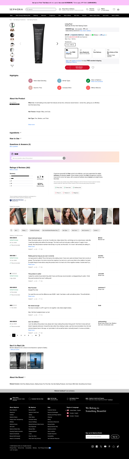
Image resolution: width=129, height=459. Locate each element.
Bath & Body (67, 15)
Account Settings (33, 422)
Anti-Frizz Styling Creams (27, 384)
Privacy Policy (13, 448)
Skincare (43, 15)
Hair (59, 15)
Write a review (14, 169)
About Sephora (13, 410)
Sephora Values (13, 417)
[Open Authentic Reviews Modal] (25, 200)
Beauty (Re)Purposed (15, 436)
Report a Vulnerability (15, 438)
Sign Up (115, 437)
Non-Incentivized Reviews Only (50, 230)
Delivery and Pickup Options (54, 414)
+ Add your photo (14, 349)
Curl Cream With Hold (72, 384)
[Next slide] (57, 44)
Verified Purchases (34, 230)
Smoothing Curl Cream (85, 384)
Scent (84, 30)
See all (12, 65)
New (11, 15)
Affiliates (12, 422)
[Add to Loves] (93, 67)
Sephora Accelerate (14, 433)
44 (36, 335)
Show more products (97, 81)
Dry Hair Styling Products (58, 384)
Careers (12, 414)
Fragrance (52, 15)
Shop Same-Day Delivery (35, 438)
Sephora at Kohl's (52, 429)
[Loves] (114, 9)
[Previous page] (10, 335)
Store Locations (51, 431)
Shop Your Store (33, 436)
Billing (49, 419)
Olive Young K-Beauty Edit (23, 15)
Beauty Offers (32, 429)
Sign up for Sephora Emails (94, 433)
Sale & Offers (115, 15)
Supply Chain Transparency (16, 419)
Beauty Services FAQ (53, 426)
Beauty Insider (32, 410)
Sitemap (35, 448)
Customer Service (52, 410)
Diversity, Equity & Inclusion (16, 431)
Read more (31, 246)
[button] (90, 35)
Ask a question (78, 29)
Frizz (81, 30)
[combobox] (40, 9)
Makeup (36, 15)
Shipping (50, 417)
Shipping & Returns (71, 62)
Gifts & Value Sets (95, 15)
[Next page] (39, 335)
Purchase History (33, 419)
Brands (84, 15)
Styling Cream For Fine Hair (43, 384)
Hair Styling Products (32, 19)
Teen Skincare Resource (53, 438)
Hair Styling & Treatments (19, 19)
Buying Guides (51, 424)
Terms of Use (21, 448)
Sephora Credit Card (34, 412)
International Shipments (53, 422)
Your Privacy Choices (43, 448)
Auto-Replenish (32, 426)
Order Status (32, 417)
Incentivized (38, 223)
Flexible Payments (52, 433)
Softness (89, 30)
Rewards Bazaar (33, 431)
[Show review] (18, 216)
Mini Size (76, 15)
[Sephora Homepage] (16, 9)
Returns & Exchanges (53, 412)
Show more (31, 124)
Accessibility (51, 436)
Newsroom (12, 412)
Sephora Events (13, 424)
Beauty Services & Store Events (36, 424)
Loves (30, 433)
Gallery (30, 414)
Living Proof (68, 24)
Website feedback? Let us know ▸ (64, 391)
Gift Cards (105, 15)
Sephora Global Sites (15, 429)
